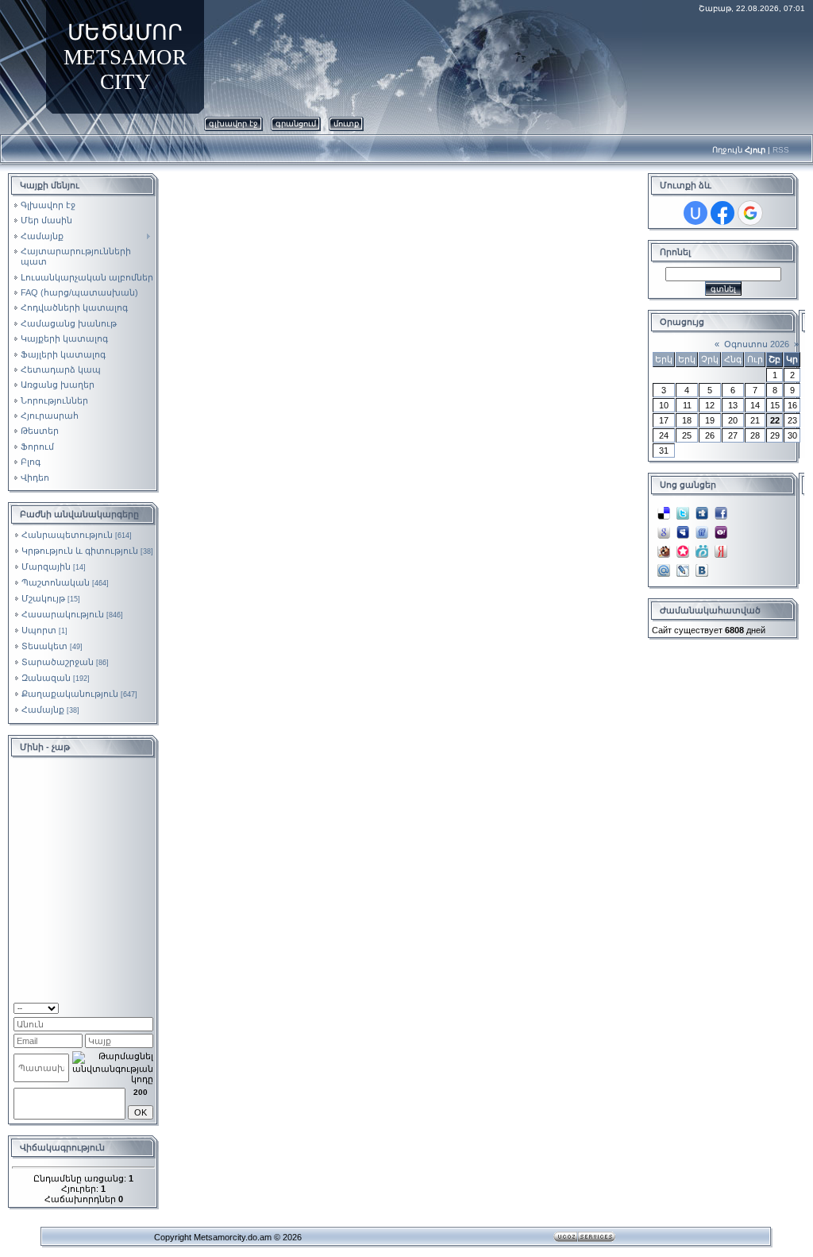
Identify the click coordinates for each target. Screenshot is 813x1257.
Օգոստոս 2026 (756, 344)
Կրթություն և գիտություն (79, 550)
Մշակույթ (43, 598)
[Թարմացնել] (133, 1006)
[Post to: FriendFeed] (701, 531)
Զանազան (46, 678)
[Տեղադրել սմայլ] (148, 1006)
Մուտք (346, 123)
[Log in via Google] (750, 213)
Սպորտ (38, 630)
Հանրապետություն (67, 535)
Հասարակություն (62, 614)
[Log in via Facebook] (722, 213)
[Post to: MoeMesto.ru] (701, 550)
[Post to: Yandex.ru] (720, 550)
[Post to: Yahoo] (720, 531)
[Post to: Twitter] (682, 512)
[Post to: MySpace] (682, 531)
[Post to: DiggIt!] (701, 512)
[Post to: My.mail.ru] (663, 569)
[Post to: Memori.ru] (682, 550)
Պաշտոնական (55, 582)
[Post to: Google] (663, 531)
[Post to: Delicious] (663, 512)
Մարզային (46, 566)
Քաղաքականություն (69, 693)
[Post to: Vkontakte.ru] (701, 569)
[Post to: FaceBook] (720, 512)
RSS (781, 149)
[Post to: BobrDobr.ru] (663, 550)
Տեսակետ (44, 646)
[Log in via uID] (695, 213)
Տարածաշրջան (57, 662)
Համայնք (42, 709)
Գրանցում (295, 123)
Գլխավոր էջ (233, 123)
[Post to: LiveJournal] (682, 569)
